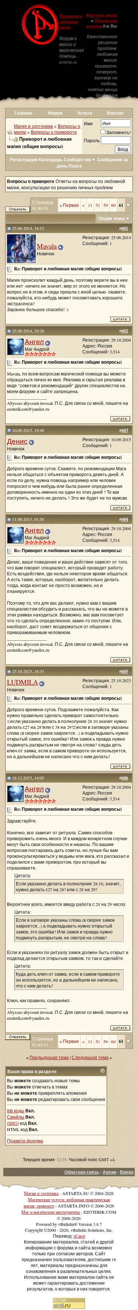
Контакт (115, 113)
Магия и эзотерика (33, 126)
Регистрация (24, 159)
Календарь (51, 159)
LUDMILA (22, 682)
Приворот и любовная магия (71, 22)
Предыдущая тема (49, 1057)
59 (105, 205)
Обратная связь (81, 1172)
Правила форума (25, 1141)
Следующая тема (90, 1057)
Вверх (127, 1172)
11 (90, 205)
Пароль (92, 140)
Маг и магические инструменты (50, 1212)
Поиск (75, 166)
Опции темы (111, 218)
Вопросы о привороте (54, 132)
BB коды (15, 1110)
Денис (17, 441)
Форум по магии (101, 15)
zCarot (79, 1236)
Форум (55, 113)
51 (98, 205)
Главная (23, 113)
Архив (109, 1172)
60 (113, 205)
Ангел (34, 341)
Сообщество (77, 159)
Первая (69, 205)
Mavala (47, 246)
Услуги (84, 113)
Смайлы (15, 1117)
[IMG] (13, 1123)
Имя (88, 123)
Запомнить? (118, 132)
